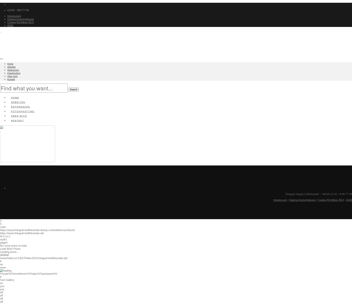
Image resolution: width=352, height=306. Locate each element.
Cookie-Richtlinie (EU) (20, 22)
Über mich (12, 76)
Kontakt (11, 79)
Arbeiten (11, 66)
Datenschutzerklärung (20, 19)
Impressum (14, 16)
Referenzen (13, 69)
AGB (10, 25)
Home (10, 63)
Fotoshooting (13, 73)
